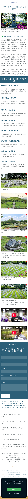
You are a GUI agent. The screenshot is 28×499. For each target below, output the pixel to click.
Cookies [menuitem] (14, 466)
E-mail (3, 362)
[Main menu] (2, 2)
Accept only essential (14, 493)
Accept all (14, 489)
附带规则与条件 (14, 478)
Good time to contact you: (8, 375)
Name (3, 355)
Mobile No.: (4, 368)
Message (4, 382)
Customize (17, 485)
